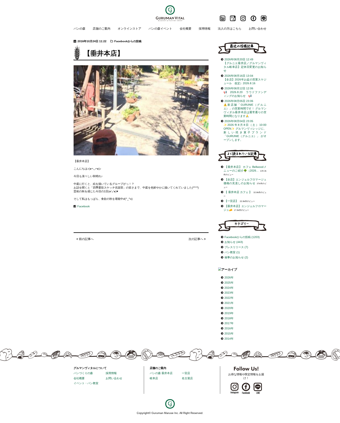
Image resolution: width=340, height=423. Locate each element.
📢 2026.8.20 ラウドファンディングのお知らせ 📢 (245, 92)
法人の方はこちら (229, 28)
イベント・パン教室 (86, 383)
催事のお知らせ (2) (236, 257)
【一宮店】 (231, 201)
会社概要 (185, 28)
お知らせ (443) (234, 242)
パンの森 (79, 28)
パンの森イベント (160, 28)
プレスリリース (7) (236, 247)
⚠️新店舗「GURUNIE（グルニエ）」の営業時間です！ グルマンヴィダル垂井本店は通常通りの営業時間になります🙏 (245, 109)
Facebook (83, 206)
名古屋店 (187, 378)
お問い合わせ (257, 28)
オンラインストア (129, 28)
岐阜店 (154, 378)
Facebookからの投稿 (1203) (242, 237)
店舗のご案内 (101, 28)
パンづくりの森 (83, 373)
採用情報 (205, 28)
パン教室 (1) (232, 252)
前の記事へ (86, 239)
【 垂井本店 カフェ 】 (238, 192)
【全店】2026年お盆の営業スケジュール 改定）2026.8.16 (245, 79)
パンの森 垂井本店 (161, 373)
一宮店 (186, 373)
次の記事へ (196, 239)
